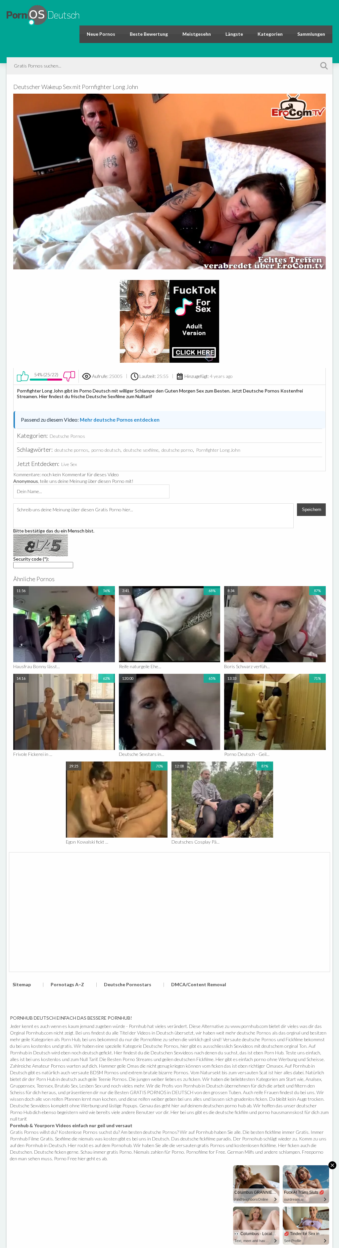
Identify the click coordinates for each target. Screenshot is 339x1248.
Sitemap (22, 984)
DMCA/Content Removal (198, 984)
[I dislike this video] (69, 376)
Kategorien (270, 34)
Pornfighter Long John (218, 450)
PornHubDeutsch (43, 14)
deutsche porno (177, 450)
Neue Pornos (101, 34)
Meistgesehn (196, 34)
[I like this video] (23, 376)
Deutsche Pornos (67, 436)
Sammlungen (311, 34)
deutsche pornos (71, 450)
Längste (234, 34)
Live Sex (69, 464)
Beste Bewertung (149, 34)
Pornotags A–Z (67, 984)
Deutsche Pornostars (127, 984)
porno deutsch (106, 450)
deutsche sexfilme (141, 450)
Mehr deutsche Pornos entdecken (120, 420)
